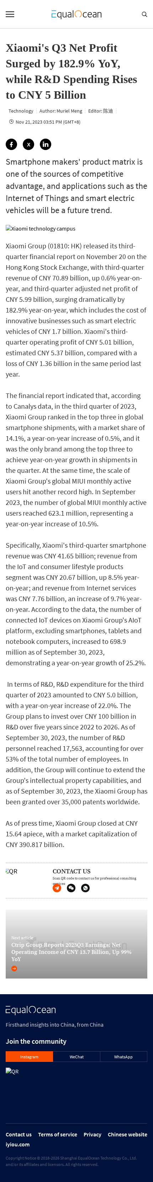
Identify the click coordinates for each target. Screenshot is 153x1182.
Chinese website (127, 1134)
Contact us (19, 1134)
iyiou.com (18, 1144)
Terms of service (57, 1134)
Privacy (92, 1134)
